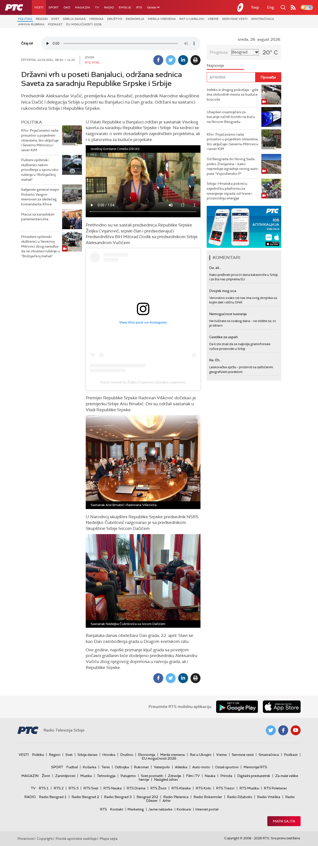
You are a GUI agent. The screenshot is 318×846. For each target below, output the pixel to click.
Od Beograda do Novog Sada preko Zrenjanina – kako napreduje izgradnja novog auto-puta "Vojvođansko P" (233, 166)
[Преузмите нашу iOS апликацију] (282, 706)
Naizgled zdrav (166, 779)
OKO (67, 7)
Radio (109, 7)
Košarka (89, 767)
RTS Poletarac (275, 788)
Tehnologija (106, 775)
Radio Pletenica (176, 797)
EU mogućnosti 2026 (84, 24)
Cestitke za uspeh (223, 337)
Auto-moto (201, 767)
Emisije (125, 7)
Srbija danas (74, 19)
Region (42, 19)
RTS (139, 7)
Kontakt (116, 809)
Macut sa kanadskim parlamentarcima (37, 216)
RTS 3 (74, 788)
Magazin (82, 7)
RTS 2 (59, 788)
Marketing (135, 809)
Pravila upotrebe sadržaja (76, 838)
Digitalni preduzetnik (253, 775)
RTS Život (158, 788)
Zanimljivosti (65, 775)
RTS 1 (44, 788)
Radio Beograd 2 (85, 797)
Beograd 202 (147, 797)
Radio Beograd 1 (53, 797)
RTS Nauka (112, 788)
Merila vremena (162, 19)
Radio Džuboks (239, 797)
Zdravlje (174, 775)
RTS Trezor (225, 788)
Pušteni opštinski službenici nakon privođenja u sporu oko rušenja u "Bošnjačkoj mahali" (39, 170)
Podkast (55, 24)
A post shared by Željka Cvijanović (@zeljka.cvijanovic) (143, 382)
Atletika (181, 767)
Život (46, 775)
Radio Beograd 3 (118, 797)
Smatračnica (262, 19)
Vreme (213, 19)
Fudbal (72, 767)
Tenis (105, 767)
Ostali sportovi (226, 767)
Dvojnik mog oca (222, 291)
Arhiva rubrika (31, 24)
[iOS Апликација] (244, 227)
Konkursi (184, 809)
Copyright (45, 838)
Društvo (114, 19)
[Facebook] (158, 60)
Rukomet (141, 767)
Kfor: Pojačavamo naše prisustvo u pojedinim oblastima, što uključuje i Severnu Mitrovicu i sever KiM (40, 140)
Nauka (210, 775)
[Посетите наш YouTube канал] (296, 730)
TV (97, 7)
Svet (55, 19)
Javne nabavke (160, 809)
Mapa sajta (284, 821)
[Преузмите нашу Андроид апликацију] (237, 706)
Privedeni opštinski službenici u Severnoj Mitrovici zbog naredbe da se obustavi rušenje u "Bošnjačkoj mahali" (40, 246)
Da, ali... (215, 267)
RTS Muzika (249, 788)
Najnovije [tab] (215, 65)
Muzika (86, 775)
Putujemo (128, 775)
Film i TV (193, 775)
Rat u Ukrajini (191, 19)
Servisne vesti (235, 19)
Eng (270, 7)
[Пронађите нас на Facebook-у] (283, 730)
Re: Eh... (215, 360)
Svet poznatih (152, 775)
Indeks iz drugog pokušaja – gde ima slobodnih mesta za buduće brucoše (232, 94)
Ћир (255, 7)
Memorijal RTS (255, 767)
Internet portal (206, 809)
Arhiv (166, 800)
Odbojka (122, 767)
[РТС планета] (240, 7)
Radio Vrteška (268, 797)
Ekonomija (135, 19)
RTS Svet (90, 788)
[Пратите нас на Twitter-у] (271, 730)
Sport (53, 7)
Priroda (226, 775)
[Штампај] (195, 60)
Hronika (96, 19)
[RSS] (293, 7)
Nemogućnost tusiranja (228, 314)
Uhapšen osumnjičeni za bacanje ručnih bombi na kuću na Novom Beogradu (231, 117)
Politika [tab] (31, 122)
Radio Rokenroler (208, 797)
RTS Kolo (203, 788)
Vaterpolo (162, 767)
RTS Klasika (181, 788)
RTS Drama (136, 788)
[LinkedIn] (183, 60)
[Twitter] (171, 60)
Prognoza (219, 52)
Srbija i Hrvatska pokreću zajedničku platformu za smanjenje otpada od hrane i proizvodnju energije (229, 190)
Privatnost (25, 838)
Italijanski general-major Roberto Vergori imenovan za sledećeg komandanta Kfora (40, 196)
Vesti (38, 7)
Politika (25, 19)
